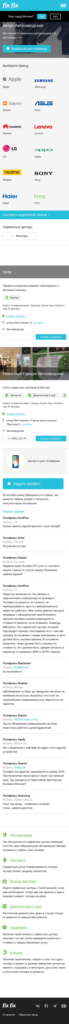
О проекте (9, 1014)
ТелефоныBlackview (17, 663)
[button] (19, 236)
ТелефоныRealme (15, 683)
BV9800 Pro (21, 667)
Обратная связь (28, 1014)
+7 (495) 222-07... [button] (18, 438)
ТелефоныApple (14, 739)
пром (7, 272)
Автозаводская (15, 329)
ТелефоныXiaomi (15, 557)
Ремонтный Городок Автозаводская (33, 374)
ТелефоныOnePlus (16, 517)
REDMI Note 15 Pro (26, 719)
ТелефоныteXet (13, 537)
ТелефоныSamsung (16, 795)
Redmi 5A (20, 767)
